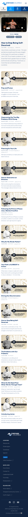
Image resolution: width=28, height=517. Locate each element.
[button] (3, 9)
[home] (12, 3)
